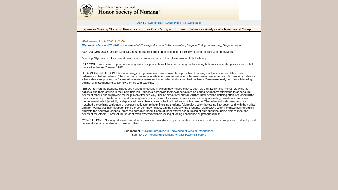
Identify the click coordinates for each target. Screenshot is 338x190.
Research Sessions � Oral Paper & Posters (177, 134)
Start (139, 22)
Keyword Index (192, 22)
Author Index (173, 22)
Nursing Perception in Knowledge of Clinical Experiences (178, 130)
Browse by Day (154, 22)
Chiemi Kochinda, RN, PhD (100, 45)
